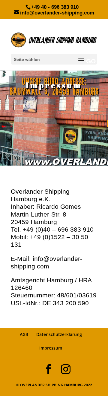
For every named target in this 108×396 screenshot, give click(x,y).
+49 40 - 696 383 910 (55, 7)
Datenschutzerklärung (59, 334)
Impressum (50, 348)
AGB (24, 334)
